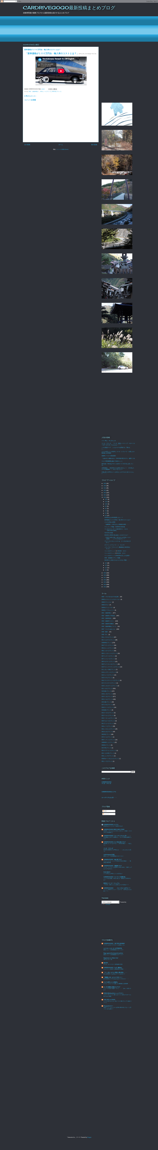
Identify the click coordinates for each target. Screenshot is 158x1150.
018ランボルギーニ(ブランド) (109, 685)
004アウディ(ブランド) (108, 645)
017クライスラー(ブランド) (109, 683)
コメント (106, 814)
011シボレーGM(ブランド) (109, 669)
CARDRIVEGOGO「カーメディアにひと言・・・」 (117, 835)
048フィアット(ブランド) (108, 739)
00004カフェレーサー (107, 607)
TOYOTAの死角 (109, 532)
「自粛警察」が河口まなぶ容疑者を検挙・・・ (117, 524)
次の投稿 (27, 144)
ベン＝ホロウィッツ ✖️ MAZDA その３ (115, 551)
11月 (106, 501)
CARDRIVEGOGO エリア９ (111, 824)
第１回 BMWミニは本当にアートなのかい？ (114, 974)
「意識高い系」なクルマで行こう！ (113, 977)
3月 (106, 565)
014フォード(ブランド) (108, 675)
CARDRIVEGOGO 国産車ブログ (113, 865)
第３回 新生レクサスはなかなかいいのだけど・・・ (116, 978)
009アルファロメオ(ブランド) (109, 664)
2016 (105, 580)
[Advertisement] (78, 29)
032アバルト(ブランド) (108, 715)
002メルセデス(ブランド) (108, 640)
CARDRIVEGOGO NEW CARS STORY (114, 829)
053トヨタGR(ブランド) (108, 753)
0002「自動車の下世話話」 (109, 615)
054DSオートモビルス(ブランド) (110, 758)
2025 (105, 485)
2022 (105, 492)
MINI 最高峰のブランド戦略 (112, 558)
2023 (105, 490)
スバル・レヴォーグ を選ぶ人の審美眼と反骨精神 (116, 983)
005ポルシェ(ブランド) (108, 648)
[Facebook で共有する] (54, 89)
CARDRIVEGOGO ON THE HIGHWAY (114, 943)
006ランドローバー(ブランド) (109, 653)
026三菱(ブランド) (106, 702)
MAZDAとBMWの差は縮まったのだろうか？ (116, 535)
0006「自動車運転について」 (109, 626)
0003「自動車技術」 (107, 618)
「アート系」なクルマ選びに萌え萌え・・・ (115, 972)
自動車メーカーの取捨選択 (109, 455)
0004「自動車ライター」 (108, 621)
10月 (106, 504)
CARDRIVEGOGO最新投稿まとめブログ (69, 7)
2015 (105, 582)
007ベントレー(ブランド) (108, 658)
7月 (106, 511)
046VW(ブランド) (56, 91)
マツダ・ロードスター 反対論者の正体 (113, 964)
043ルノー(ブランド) (45, 91)
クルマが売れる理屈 (110, 522)
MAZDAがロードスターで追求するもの (113, 826)
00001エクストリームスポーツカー (111, 599)
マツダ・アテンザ (108, 848)
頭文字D (106, 962)
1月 (106, 570)
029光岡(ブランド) (106, 710)
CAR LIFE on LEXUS (109, 999)
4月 (106, 563)
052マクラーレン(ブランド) (109, 750)
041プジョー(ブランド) (108, 723)
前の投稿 (94, 144)
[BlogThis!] (51, 89)
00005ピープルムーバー (108, 610)
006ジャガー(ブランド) (108, 650)
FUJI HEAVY (107, 872)
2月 (106, 567)
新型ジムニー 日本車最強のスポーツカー (114, 856)
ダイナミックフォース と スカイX (114, 545)
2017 (105, 577)
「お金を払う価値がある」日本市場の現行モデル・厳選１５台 (118, 458)
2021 (105, 495)
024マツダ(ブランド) (107, 696)
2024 (105, 488)
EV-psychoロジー (108, 1006)
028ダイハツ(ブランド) (108, 707)
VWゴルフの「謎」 (108, 959)
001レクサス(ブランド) (108, 637)
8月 (106, 508)
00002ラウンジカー (107, 602)
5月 (106, 515)
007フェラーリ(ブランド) (108, 656)
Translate (107, 904)
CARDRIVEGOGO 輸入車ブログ (113, 859)
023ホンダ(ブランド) (107, 694)
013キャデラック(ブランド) (109, 672)
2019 (105, 573)
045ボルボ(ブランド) (107, 731)
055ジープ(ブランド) (107, 761)
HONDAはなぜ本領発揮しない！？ (114, 517)
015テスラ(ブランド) (107, 677)
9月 (106, 506)
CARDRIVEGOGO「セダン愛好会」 (113, 967)
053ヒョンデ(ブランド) (108, 756)
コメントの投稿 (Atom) (62, 149)
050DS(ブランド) (106, 745)
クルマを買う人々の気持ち (111, 982)
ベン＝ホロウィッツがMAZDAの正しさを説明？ (117, 555)
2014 (105, 584)
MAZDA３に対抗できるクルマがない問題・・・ (117, 560)
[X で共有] (53, 89)
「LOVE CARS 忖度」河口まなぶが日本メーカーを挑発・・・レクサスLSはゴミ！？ (118, 538)
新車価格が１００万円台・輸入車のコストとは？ (118, 520)
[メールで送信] (49, 89)
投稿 (105, 811)
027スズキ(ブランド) (107, 704)
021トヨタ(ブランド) (107, 688)
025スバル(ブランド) (107, 699)
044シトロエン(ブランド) (108, 729)
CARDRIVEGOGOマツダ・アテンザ (106, 782)
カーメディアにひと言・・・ (109, 797)
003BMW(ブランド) (107, 642)
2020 (105, 497)
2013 (105, 586)
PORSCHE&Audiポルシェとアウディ (114, 993)
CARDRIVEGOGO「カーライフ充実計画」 (115, 877)
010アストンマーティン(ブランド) (111, 667)
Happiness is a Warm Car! (111, 958)
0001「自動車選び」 (34, 91)
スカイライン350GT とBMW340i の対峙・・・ (115, 969)
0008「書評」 (105, 631)
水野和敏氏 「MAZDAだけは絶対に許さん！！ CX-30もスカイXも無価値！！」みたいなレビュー (118, 468)
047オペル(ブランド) (107, 737)
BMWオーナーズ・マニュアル (112, 883)
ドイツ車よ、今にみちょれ (109, 440)
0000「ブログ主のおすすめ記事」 (111, 596)
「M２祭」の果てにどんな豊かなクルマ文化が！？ (116, 884)
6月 (106, 513)
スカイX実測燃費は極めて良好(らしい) (112, 461)
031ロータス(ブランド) (108, 712)
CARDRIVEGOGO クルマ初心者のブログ (115, 842)
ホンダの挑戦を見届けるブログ (112, 987)
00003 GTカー (105, 604)
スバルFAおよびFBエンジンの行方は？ (113, 873)
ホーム (61, 144)
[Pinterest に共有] (56, 89)
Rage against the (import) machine (113, 953)
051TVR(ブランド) (106, 748)
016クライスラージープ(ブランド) (111, 680)
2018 (105, 575)
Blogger (89, 1137)
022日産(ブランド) (106, 691)
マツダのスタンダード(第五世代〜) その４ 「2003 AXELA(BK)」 (117, 529)
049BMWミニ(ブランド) (108, 742)
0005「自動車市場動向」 (108, 623)
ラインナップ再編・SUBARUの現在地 (115, 526)
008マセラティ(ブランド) (108, 661)
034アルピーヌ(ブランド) (108, 721)
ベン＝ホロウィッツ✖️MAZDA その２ (115, 553)
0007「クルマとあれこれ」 (109, 629)
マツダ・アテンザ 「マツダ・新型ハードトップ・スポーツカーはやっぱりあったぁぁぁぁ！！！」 (118, 444)
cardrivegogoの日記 (109, 854)
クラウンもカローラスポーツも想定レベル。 (114, 945)
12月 (106, 499)
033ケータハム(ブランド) (108, 718)
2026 (105, 483)
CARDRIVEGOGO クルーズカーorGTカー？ (117, 888)
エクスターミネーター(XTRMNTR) (113, 948)
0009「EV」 (105, 634)
